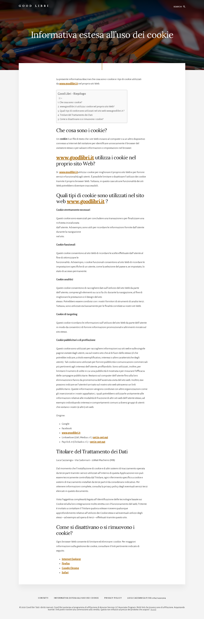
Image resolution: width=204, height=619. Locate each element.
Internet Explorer (71, 559)
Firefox (66, 563)
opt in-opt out (100, 437)
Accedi (153, 609)
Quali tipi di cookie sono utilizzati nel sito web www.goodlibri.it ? (92, 111)
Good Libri (34, 5)
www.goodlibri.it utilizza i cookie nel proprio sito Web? (87, 106)
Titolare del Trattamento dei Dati (76, 115)
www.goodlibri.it (68, 83)
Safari (65, 572)
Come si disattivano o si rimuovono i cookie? (81, 119)
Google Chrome (70, 568)
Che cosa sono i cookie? (71, 102)
